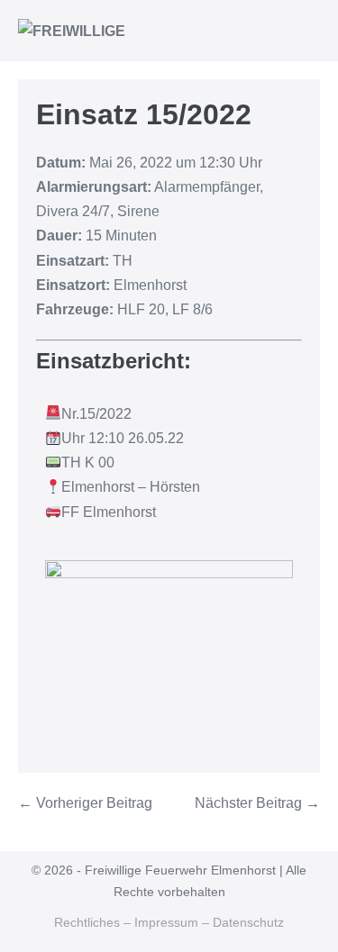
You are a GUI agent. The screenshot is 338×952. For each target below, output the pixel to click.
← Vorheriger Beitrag (85, 803)
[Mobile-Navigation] (314, 31)
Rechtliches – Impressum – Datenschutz (169, 922)
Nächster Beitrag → (257, 803)
